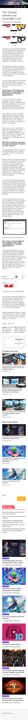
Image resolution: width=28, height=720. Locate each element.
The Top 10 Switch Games (11, 644)
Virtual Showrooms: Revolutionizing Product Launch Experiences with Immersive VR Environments (12, 390)
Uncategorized (6, 558)
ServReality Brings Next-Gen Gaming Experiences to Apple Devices (12, 562)
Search (4, 495)
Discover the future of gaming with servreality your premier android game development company (13, 530)
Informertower (14, 2)
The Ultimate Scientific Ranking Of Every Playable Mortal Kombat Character (13, 672)
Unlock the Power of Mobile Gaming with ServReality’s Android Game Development (13, 460)
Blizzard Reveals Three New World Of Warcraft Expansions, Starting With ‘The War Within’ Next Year (13, 701)
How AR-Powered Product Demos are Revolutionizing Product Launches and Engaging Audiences (13, 367)
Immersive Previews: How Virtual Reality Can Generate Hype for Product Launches (13, 413)
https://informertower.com (19, 344)
